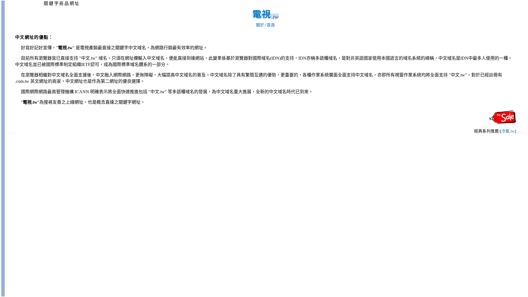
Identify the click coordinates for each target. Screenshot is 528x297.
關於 (260, 25)
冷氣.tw (508, 131)
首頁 (271, 25)
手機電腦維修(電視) (521, 133)
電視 (261, 14)
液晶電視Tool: (10, 133)
